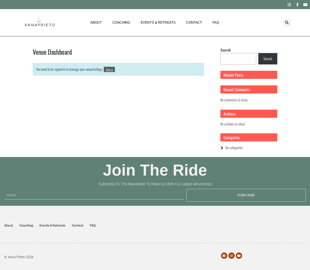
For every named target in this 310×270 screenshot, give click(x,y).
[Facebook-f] (297, 5)
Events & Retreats (158, 22)
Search (225, 50)
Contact (194, 22)
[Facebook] (224, 255)
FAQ (216, 22)
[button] (287, 22)
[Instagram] (289, 5)
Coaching (121, 22)
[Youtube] (305, 5)
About (96, 22)
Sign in (109, 69)
